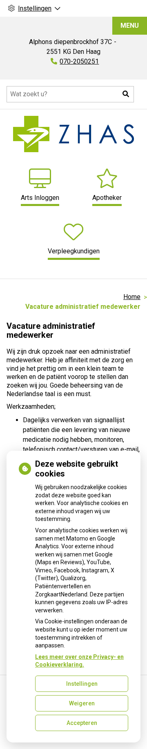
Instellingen (82, 683)
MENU (129, 25)
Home (131, 297)
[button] (126, 94)
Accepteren (82, 723)
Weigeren (82, 703)
